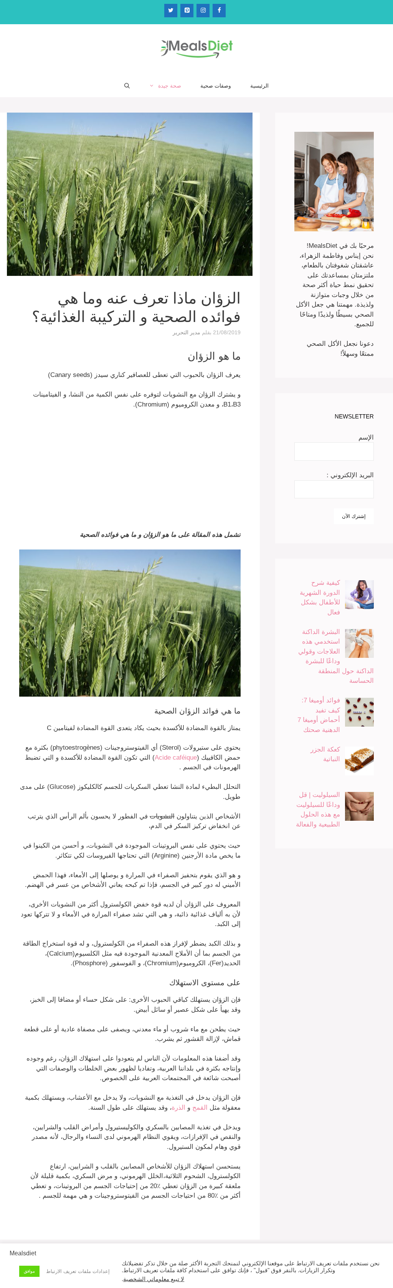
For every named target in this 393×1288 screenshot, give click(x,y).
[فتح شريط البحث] (127, 85)
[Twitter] (170, 10)
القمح (201, 1107)
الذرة (179, 1107)
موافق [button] (29, 1271)
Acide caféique (176, 757)
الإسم (366, 437)
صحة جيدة (169, 86)
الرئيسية (259, 86)
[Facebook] (219, 10)
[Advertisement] (130, 473)
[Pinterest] (186, 10)
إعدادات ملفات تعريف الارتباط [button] (78, 1271)
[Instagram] (203, 10)
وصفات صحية (215, 86)
